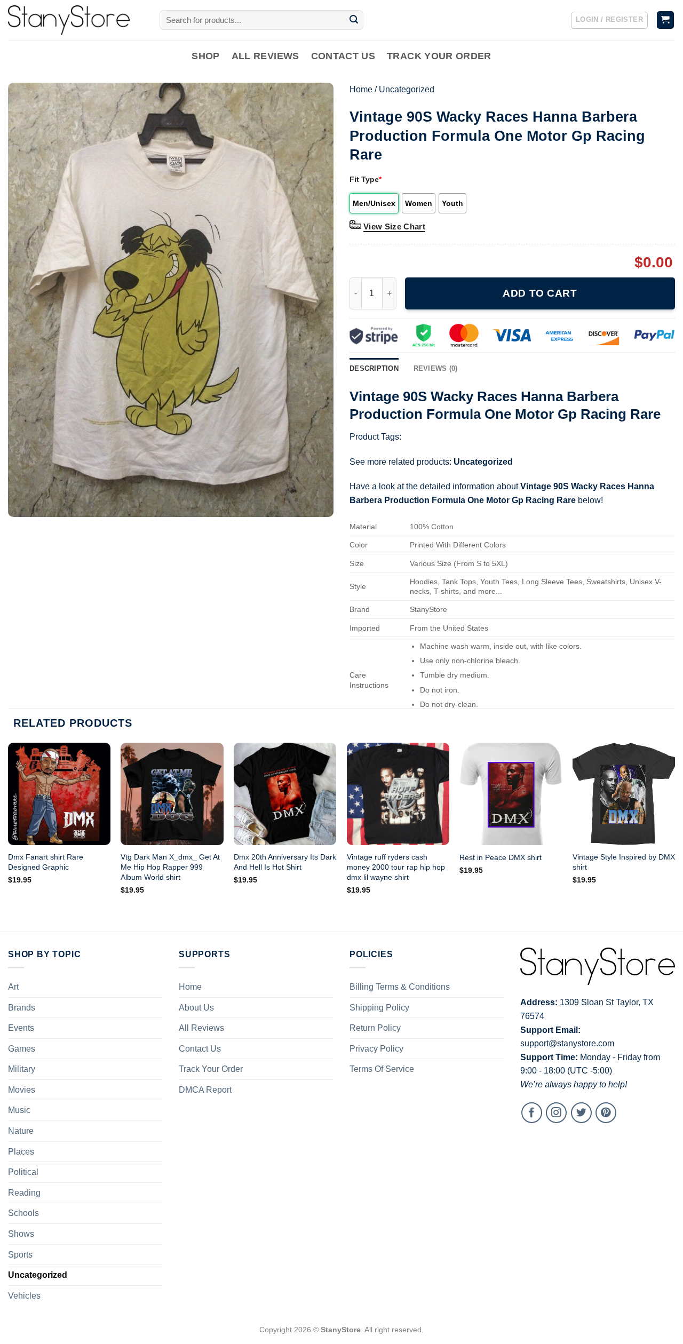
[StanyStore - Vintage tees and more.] (76, 20)
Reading (24, 1192)
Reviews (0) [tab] (436, 368)
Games (21, 1048)
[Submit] (354, 20)
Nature (21, 1130)
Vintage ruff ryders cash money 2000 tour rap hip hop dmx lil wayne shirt (396, 867)
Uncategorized (406, 89)
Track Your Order (439, 56)
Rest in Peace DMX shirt (500, 857)
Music (19, 1110)
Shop (205, 56)
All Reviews (265, 56)
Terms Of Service (382, 1068)
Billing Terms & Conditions (400, 986)
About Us (196, 1007)
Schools (23, 1213)
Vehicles (24, 1295)
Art (13, 986)
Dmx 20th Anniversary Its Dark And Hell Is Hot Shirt (285, 862)
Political (23, 1171)
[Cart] (665, 20)
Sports (20, 1254)
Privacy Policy (376, 1048)
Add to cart (540, 293)
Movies (21, 1089)
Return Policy (375, 1027)
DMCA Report (205, 1089)
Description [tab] (374, 368)
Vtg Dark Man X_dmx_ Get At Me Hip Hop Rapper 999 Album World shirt (170, 867)
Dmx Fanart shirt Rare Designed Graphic (45, 862)
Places (21, 1151)
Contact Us (343, 56)
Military (21, 1068)
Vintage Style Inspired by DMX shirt (624, 862)
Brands (21, 1007)
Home (361, 89)
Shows (21, 1233)
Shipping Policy (379, 1007)
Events (21, 1027)
